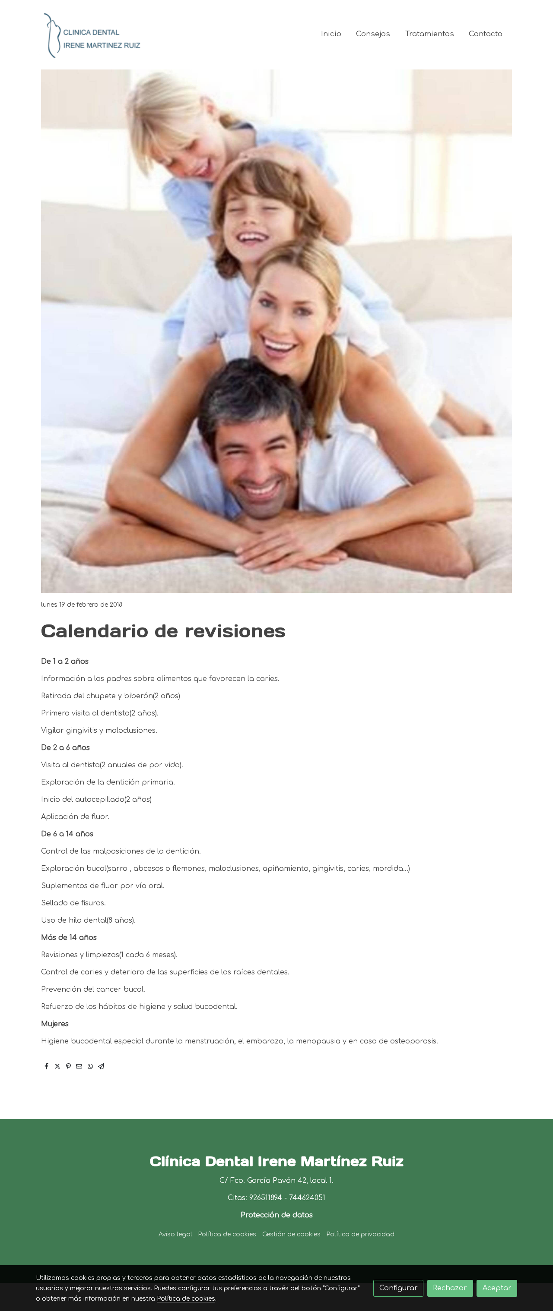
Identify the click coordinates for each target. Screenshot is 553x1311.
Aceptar (497, 1288)
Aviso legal (175, 1234)
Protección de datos (277, 1215)
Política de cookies (227, 1234)
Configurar (398, 1288)
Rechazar (450, 1288)
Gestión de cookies (291, 1234)
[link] (91, 34)
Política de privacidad (360, 1234)
